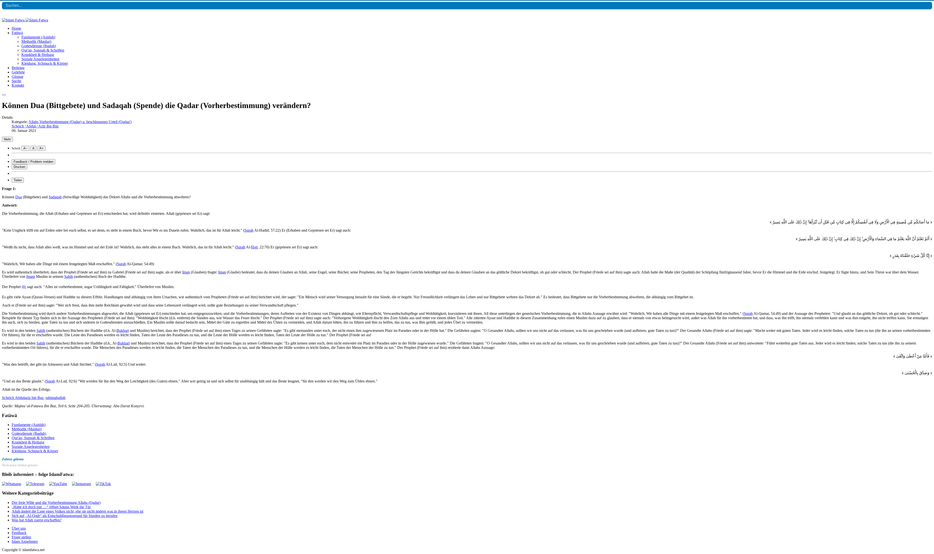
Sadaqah (55, 197)
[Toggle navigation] (4, 95)
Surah (248, 230)
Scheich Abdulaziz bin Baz (23, 398)
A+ (41, 148)
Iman (186, 272)
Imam (30, 276)
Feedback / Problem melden (33, 161)
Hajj (254, 247)
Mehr (7, 139)
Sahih (68, 276)
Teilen (18, 180)
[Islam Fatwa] (25, 20)
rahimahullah (55, 398)
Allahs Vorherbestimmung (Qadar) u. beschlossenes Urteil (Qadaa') (80, 122)
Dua (18, 197)
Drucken (19, 167)
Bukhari (123, 330)
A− (25, 148)
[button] (17, 33)
